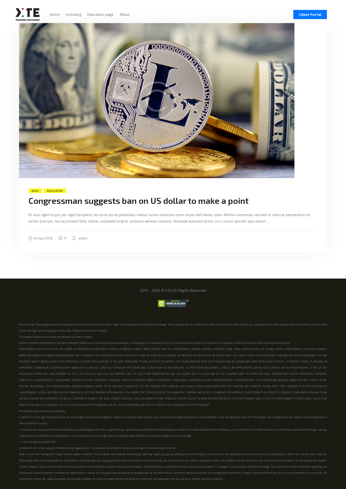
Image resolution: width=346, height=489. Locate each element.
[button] (310, 14)
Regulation (55, 190)
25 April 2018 (43, 238)
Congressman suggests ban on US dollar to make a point (138, 200)
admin (82, 238)
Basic (35, 190)
